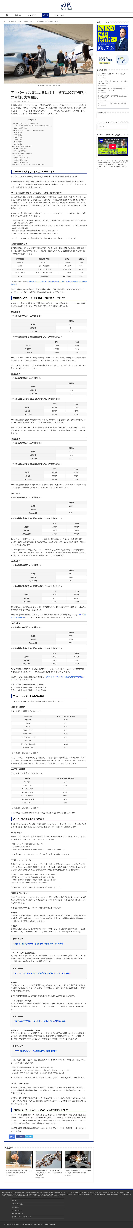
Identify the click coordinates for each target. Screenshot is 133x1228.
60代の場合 (18, 142)
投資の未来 (18, 15)
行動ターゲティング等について (21, 1217)
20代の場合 (18, 132)
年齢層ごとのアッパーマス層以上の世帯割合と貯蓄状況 (28, 130)
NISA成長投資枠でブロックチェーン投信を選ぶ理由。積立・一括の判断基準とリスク (49, 1173)
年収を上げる (18, 155)
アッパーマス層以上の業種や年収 (22, 146)
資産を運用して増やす (21, 160)
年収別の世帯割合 (20, 151)
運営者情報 (15, 1207)
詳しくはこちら (103, 126)
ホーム (7, 15)
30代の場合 (18, 135)
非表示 (34, 120)
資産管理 (45, 15)
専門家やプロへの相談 (21, 162)
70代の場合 (18, 144)
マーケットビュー (59, 15)
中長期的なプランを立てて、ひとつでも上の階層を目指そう (29, 164)
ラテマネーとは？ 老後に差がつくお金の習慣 (112, 103)
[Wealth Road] (66, 5)
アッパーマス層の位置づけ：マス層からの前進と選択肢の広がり (33, 126)
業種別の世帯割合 (20, 148)
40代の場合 (18, 137)
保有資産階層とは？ (20, 128)
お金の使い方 (32, 15)
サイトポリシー (17, 1210)
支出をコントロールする (22, 158)
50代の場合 (18, 139)
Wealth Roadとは (17, 1204)
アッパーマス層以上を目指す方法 (22, 153)
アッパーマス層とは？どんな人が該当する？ (25, 123)
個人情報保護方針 (17, 1213)
